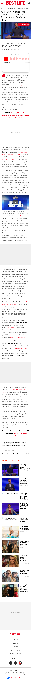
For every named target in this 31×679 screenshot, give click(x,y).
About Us (15, 639)
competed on (18, 85)
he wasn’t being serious (17, 337)
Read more (23, 445)
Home (3, 8)
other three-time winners (9, 159)
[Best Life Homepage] (15, 3)
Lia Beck (6, 49)
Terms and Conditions (15, 653)
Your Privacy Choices (17, 678)
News (26, 453)
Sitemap (15, 643)
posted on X (12, 327)
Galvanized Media (14, 672)
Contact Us (15, 646)
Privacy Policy (15, 650)
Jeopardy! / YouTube (5, 40)
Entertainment (11, 8)
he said (19, 216)
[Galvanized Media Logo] (15, 670)
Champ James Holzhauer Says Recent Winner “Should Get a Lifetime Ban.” (15, 115)
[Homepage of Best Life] (15, 634)
